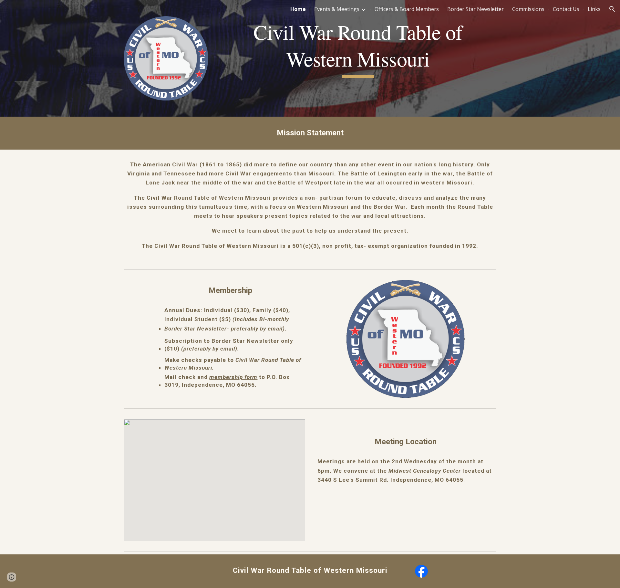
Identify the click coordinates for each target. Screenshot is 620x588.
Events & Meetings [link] (336, 9)
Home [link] (298, 9)
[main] (357, 48)
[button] (612, 9)
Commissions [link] (528, 9)
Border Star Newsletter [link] (475, 9)
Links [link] (594, 9)
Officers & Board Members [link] (407, 9)
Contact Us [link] (566, 9)
